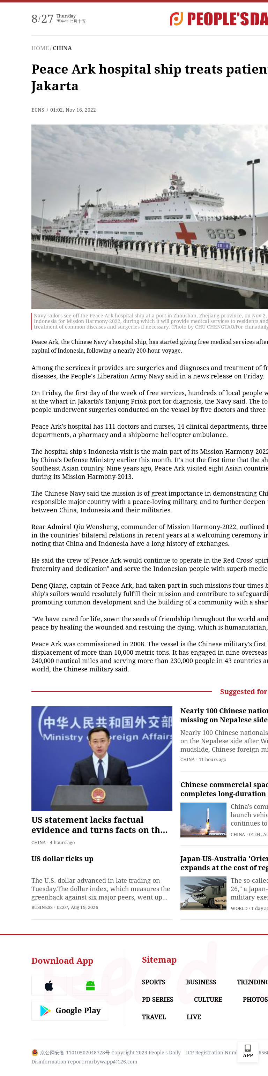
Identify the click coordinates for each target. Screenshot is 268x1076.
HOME (40, 48)
